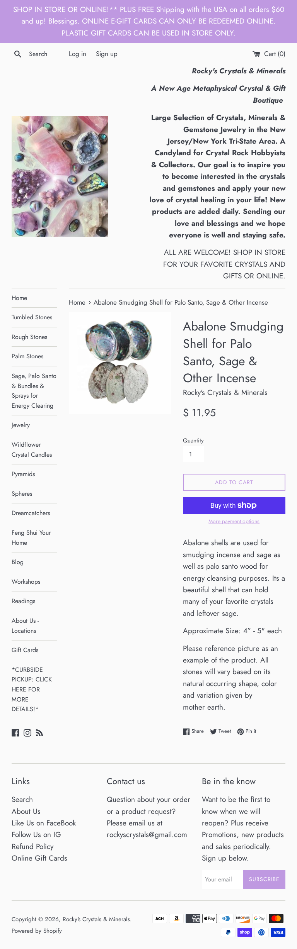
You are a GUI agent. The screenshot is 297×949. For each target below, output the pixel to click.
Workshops (26, 581)
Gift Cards (25, 650)
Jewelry (21, 424)
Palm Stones (27, 356)
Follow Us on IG (36, 834)
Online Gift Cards (39, 858)
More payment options (233, 521)
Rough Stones (29, 336)
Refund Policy (32, 846)
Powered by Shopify (37, 931)
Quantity (193, 440)
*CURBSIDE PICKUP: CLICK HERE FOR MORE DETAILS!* (32, 689)
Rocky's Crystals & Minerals (96, 919)
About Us (26, 811)
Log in (77, 53)
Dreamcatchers (31, 512)
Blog (18, 562)
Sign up (107, 53)
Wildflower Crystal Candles (32, 449)
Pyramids (23, 473)
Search (22, 799)
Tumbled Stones (32, 317)
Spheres (22, 493)
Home (19, 297)
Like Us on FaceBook (44, 823)
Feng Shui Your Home (31, 537)
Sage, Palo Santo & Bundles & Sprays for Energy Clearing (34, 390)
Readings (23, 601)
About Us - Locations (25, 625)
